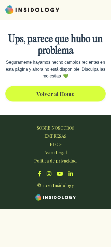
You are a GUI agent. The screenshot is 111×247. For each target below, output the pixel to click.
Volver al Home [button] (55, 93)
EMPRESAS (55, 136)
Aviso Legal (55, 152)
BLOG (55, 144)
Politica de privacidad (55, 161)
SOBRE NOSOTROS (56, 128)
